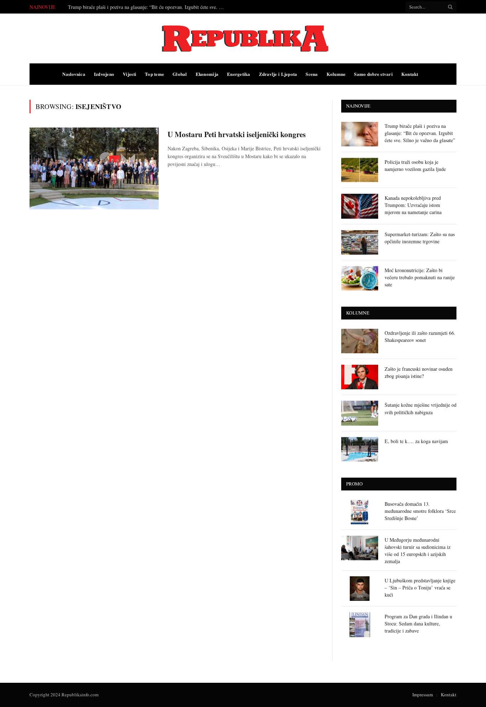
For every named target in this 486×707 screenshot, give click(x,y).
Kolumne (336, 74)
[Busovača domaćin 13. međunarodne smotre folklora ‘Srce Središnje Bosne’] (359, 512)
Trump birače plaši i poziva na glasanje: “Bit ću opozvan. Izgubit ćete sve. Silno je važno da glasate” (420, 133)
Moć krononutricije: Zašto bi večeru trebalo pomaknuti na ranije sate (420, 277)
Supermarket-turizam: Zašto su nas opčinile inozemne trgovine (420, 238)
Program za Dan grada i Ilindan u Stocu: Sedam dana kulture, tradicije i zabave (418, 623)
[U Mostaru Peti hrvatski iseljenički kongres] (94, 168)
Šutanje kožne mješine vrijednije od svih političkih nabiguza (420, 408)
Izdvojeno (104, 74)
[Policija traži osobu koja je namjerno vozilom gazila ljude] (359, 170)
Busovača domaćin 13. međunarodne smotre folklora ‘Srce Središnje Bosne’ (420, 510)
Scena (312, 74)
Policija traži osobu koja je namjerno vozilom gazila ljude (126, 7)
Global (180, 74)
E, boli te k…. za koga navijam (416, 441)
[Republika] (243, 38)
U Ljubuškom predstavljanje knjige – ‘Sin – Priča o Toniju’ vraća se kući (420, 587)
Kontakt (409, 74)
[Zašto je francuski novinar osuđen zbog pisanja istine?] (359, 377)
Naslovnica (73, 74)
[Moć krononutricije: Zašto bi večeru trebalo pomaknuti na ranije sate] (359, 278)
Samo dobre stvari (373, 74)
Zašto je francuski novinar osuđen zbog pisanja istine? (419, 372)
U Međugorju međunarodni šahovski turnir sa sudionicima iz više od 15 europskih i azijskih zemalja (417, 550)
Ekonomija (207, 74)
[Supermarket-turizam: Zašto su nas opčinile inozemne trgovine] (359, 242)
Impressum (422, 694)
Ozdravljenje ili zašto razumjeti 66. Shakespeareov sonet (420, 336)
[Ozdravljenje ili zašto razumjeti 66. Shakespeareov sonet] (359, 341)
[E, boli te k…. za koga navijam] (359, 449)
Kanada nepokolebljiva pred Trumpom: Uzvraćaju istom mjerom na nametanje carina (413, 204)
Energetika (238, 74)
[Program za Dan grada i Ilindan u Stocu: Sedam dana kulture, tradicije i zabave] (359, 624)
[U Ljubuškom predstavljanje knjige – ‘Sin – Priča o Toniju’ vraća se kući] (359, 588)
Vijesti (129, 74)
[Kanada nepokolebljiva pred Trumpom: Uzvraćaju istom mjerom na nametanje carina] (359, 206)
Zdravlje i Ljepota (278, 74)
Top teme (154, 74)
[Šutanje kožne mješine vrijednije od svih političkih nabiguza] (359, 413)
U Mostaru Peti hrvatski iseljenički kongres (237, 134)
